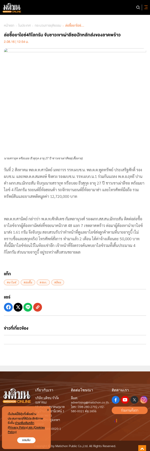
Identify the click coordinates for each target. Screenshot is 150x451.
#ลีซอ (57, 282)
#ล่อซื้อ (28, 282)
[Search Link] (138, 7)
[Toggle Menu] (145, 7)
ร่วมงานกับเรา (129, 410)
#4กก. (43, 282)
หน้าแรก (9, 25)
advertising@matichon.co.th (90, 402)
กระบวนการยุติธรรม (48, 25)
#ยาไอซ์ (11, 282)
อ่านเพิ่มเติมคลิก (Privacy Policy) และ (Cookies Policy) (26, 427)
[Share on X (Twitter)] (18, 307)
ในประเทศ (24, 25)
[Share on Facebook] (8, 307)
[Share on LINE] (27, 307)
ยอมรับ (26, 440)
